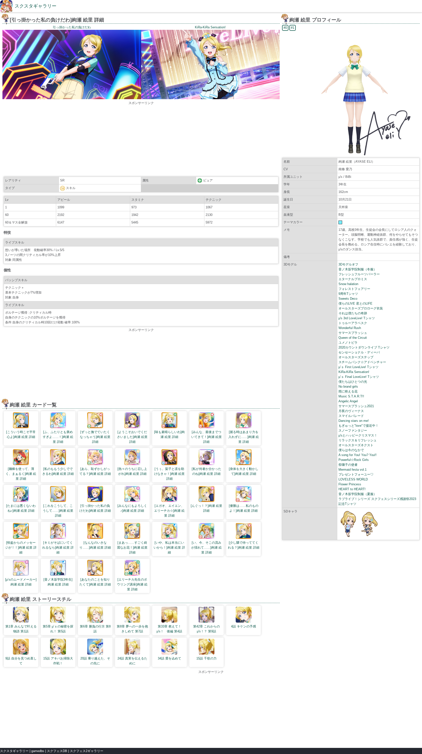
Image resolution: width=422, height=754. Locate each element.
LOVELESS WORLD (353, 479)
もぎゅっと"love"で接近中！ (358, 425)
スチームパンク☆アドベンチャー (362, 362)
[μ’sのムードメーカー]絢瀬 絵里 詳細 (21, 582)
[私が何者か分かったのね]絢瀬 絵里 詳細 (206, 471)
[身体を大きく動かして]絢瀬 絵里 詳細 (243, 471)
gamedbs (37, 751)
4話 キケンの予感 (243, 626)
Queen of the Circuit (352, 338)
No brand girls (348, 386)
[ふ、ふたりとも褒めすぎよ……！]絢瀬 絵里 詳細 (58, 437)
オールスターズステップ (355, 357)
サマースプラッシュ (352, 333)
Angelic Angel (348, 401)
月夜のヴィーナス (351, 411)
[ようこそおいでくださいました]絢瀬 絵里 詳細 (132, 437)
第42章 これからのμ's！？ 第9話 (206, 629)
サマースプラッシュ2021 (356, 406)
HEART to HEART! (352, 489)
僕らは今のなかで (351, 450)
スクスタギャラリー (35, 6)
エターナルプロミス (352, 279)
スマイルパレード (351, 416)
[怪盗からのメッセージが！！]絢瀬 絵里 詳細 (21, 547)
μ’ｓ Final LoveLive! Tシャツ (358, 377)
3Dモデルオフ (348, 264)
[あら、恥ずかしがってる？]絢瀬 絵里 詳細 (95, 471)
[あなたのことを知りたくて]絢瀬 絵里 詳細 (95, 582)
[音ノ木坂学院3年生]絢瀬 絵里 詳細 (58, 582)
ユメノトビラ (348, 342)
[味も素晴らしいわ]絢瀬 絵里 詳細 (169, 434)
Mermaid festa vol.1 (352, 469)
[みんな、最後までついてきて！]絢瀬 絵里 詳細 (206, 437)
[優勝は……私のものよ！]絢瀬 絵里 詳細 (243, 508)
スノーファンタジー (352, 430)
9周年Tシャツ (348, 294)
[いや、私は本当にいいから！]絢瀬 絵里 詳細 (169, 547)
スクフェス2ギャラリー (86, 751)
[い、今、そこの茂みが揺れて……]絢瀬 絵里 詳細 (206, 547)
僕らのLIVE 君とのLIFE (355, 303)
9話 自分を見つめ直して (21, 661)
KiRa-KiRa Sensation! (353, 372)
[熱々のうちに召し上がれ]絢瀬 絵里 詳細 (132, 471)
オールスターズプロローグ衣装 (360, 308)
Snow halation (348, 284)
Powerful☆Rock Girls (353, 460)
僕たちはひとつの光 (352, 381)
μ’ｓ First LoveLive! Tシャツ (358, 367)
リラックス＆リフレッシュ (357, 440)
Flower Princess (349, 484)
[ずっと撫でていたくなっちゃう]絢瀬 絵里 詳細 (95, 437)
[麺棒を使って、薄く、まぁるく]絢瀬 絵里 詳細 (21, 473)
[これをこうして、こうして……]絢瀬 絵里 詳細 (58, 510)
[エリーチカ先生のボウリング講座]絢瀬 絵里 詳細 (132, 584)
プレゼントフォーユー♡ (355, 474)
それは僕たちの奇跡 (352, 313)
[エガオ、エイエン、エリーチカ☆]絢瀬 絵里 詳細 (169, 510)
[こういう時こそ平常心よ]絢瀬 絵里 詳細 (21, 434)
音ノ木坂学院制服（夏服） (357, 494)
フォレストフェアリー (354, 289)
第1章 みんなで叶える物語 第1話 (21, 629)
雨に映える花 (348, 391)
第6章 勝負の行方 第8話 (95, 629)
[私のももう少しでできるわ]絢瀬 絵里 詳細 (58, 471)
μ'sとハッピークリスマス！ (357, 435)
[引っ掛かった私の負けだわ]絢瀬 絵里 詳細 (95, 508)
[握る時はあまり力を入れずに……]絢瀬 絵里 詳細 (243, 437)
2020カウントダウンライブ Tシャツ (364, 347)
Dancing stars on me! (353, 421)
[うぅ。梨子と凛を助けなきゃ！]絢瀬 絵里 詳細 (169, 473)
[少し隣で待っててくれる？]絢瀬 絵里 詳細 (243, 545)
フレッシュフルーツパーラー (359, 274)
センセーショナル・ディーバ (359, 352)
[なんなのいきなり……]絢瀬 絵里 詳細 (95, 545)
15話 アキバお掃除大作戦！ (58, 661)
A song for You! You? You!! (357, 455)
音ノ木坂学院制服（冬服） (357, 269)
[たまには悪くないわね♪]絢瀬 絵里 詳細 (21, 508)
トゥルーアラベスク (352, 323)
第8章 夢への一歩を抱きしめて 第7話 (132, 629)
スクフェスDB (57, 751)
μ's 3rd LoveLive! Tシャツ (356, 318)
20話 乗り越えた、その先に (95, 661)
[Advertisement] (141, 140)
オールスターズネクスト (355, 445)
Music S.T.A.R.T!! (351, 396)
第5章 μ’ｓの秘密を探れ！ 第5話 (58, 629)
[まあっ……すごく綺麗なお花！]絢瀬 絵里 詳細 (132, 547)
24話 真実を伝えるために (132, 661)
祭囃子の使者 (348, 465)
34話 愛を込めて (169, 658)
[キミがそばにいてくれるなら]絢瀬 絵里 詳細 (58, 547)
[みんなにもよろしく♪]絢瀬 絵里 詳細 (132, 508)
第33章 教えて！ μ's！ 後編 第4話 (170, 629)
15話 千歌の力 (206, 658)
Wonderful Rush (349, 328)
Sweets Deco (347, 298)
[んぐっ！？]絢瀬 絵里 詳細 (206, 508)
